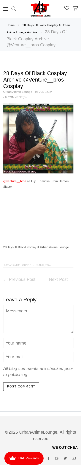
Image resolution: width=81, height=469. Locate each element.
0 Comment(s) (16, 97)
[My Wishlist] (67, 8)
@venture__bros (14, 181)
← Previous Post (19, 279)
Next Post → (61, 279)
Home (10, 25)
